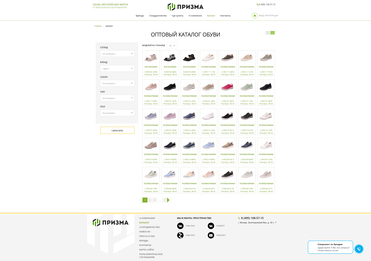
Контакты (225, 15)
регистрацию (151, 196)
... (159, 200)
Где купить (177, 15)
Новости (144, 231)
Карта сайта (146, 249)
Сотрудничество (158, 15)
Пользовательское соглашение (151, 256)
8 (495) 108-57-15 (267, 4)
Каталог (211, 15)
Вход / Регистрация (268, 15)
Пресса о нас (147, 236)
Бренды (140, 15)
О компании (195, 15)
